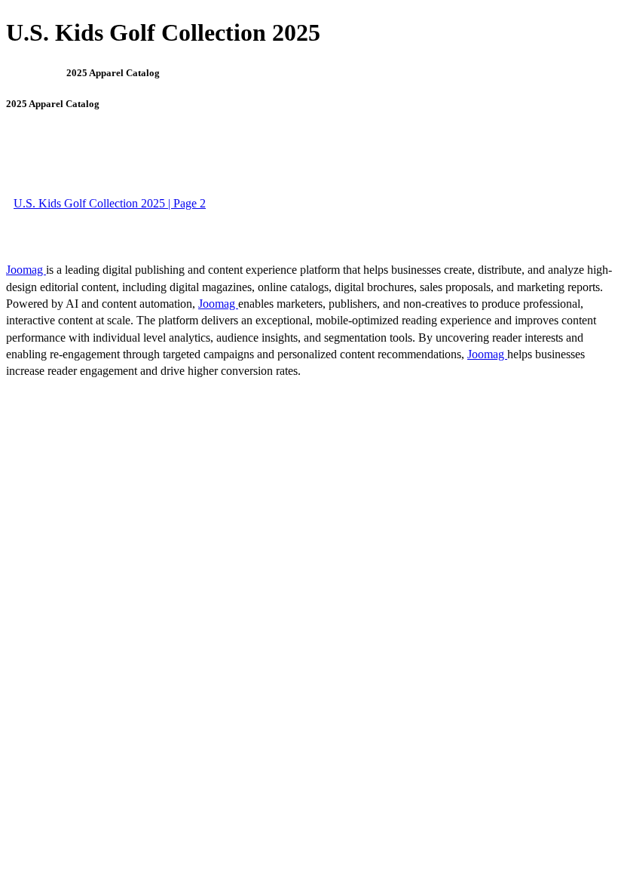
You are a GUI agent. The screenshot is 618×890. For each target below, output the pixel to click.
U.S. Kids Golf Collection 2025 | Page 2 (110, 203)
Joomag (26, 269)
